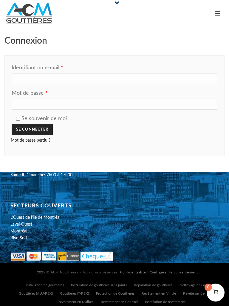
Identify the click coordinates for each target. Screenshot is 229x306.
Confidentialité (133, 272)
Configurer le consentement (174, 272)
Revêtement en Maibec (76, 302)
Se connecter (32, 129)
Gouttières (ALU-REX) (36, 293)
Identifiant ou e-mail (50, 68)
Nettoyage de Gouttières (199, 285)
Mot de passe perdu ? (30, 140)
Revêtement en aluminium (203, 293)
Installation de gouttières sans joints (99, 285)
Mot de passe (42, 93)
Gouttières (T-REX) (74, 293)
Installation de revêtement (165, 302)
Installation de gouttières (44, 285)
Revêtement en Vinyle (159, 293)
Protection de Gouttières (115, 293)
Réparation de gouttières (153, 285)
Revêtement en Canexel (119, 302)
